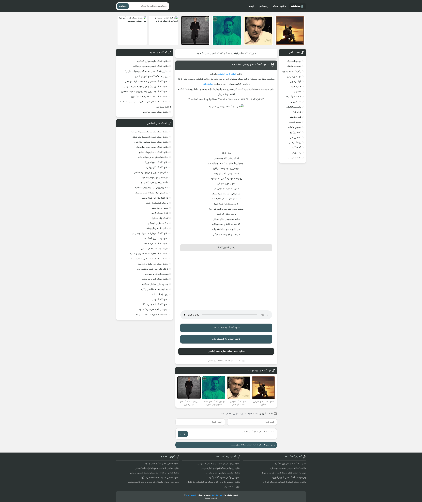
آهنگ (233, 74)
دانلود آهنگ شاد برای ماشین (154, 279)
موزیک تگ (250, 53)
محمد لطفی (295, 122)
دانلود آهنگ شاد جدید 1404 (155, 304)
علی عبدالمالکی (293, 107)
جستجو (123, 6)
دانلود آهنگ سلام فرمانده (156, 243)
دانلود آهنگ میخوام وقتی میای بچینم (149, 258)
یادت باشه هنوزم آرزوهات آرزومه (152, 314)
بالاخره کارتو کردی (159, 213)
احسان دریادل (294, 157)
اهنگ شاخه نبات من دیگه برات (153, 157)
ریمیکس (263, 6)
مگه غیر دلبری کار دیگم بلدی (154, 182)
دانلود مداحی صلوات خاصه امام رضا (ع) (160, 477)
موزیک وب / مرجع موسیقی (154, 248)
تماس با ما (190, 495)
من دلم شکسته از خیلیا (157, 203)
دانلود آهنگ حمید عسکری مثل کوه (151, 142)
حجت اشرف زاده (293, 96)
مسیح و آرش (294, 127)
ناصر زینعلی (237, 53)
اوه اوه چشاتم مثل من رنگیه (154, 289)
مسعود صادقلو (294, 66)
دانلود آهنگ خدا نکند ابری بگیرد (153, 264)
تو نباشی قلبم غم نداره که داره (153, 309)
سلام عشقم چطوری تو (157, 228)
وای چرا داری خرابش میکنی (155, 284)
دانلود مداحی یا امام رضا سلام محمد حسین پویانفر (154, 472)
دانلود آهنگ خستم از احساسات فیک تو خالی (146, 81)
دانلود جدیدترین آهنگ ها (156, 238)
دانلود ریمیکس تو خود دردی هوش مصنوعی (218, 463)
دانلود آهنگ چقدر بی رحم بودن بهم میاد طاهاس (144, 91)
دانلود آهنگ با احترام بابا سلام (153, 152)
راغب (298, 71)
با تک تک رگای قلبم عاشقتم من (152, 269)
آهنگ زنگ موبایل (159, 218)
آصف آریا (296, 147)
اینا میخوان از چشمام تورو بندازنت (151, 192)
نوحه (251, 6)
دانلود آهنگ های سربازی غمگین (152, 61)
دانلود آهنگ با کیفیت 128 (226, 327)
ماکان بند (296, 91)
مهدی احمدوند (294, 61)
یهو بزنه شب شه (160, 294)
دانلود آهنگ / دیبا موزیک (156, 162)
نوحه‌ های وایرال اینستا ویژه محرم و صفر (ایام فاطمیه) (153, 482)
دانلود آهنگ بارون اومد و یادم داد (152, 147)
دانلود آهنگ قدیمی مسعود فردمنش (150, 66)
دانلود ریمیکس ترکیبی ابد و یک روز (222, 472)
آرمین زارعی (295, 101)
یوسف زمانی (295, 142)
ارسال (182, 433)
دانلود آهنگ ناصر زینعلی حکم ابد (250, 64)
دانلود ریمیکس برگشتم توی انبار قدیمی (220, 468)
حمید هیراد (295, 86)
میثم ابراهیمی (294, 76)
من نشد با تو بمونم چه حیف (154, 177)
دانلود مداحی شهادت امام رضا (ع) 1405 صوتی (157, 468)
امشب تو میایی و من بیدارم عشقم (151, 172)
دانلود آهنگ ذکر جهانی (157, 167)
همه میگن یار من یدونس (155, 274)
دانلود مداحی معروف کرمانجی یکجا (162, 463)
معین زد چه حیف (159, 208)
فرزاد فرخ (297, 112)
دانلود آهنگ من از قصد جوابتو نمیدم (150, 233)
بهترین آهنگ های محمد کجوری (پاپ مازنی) (146, 71)
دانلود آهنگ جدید (159, 299)
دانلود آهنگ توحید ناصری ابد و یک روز (149, 96)
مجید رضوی (288, 71)
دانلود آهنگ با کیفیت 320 (226, 339)
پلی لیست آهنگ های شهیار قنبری (151, 76)
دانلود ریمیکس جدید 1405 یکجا (224, 477)
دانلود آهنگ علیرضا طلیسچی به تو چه (149, 131)
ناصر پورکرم (295, 132)
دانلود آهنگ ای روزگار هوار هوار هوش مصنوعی (145, 86)
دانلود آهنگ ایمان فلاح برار (155, 112)
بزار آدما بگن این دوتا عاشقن (154, 198)
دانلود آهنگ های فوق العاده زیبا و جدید (149, 253)
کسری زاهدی (295, 117)
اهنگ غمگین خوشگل (158, 223)
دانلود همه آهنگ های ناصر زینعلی (226, 351)
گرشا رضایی (295, 81)
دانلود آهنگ (279, 6)
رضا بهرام (296, 152)
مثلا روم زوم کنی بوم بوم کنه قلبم (151, 187)
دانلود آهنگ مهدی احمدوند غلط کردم (150, 137)
